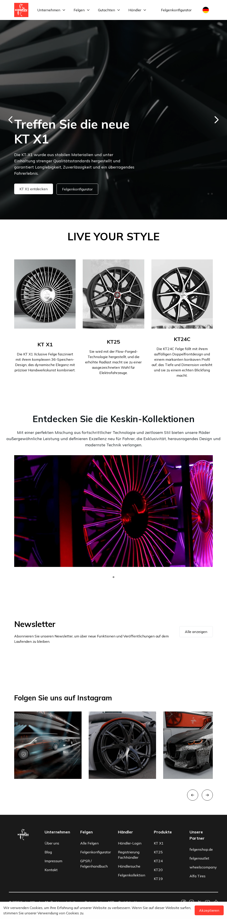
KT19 (158, 878)
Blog (48, 852)
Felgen (79, 10)
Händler (134, 10)
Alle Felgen (89, 843)
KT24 (158, 861)
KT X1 (159, 843)
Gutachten (106, 10)
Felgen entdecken (34, 189)
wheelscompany (203, 867)
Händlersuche (129, 866)
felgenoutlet (199, 858)
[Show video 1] (113, 577)
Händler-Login (129, 843)
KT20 (158, 870)
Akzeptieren (209, 910)
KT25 (158, 852)
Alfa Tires (197, 876)
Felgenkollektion (131, 875)
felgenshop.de (201, 849)
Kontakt (51, 870)
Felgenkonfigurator (176, 10)
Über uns (52, 843)
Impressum (53, 861)
